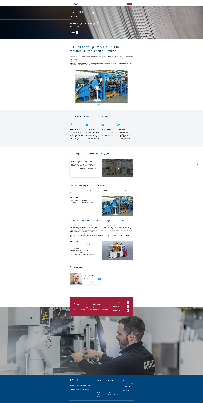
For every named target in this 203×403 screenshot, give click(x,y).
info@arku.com (126, 390)
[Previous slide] (70, 86)
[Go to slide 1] (98, 104)
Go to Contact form (116, 302)
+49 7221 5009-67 (87, 281)
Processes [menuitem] (95, 4)
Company (109, 383)
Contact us (73, 32)
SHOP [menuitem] (126, 1)
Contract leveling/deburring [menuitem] (104, 4)
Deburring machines (101, 383)
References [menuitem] (118, 4)
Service (98, 392)
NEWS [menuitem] (118, 1)
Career (109, 385)
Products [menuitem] (89, 4)
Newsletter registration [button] (114, 394)
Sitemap (98, 396)
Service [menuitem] (112, 4)
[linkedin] (70, 395)
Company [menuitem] (123, 4)
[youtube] (76, 395)
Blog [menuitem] (122, 1)
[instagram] (74, 395)
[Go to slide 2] (100, 104)
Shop (109, 392)
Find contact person (117, 306)
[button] (129, 1)
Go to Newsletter (116, 310)
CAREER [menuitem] (114, 1)
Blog (98, 394)
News (109, 390)
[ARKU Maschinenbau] (73, 4)
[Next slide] (132, 86)
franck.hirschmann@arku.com (89, 282)
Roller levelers (99, 385)
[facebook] (72, 395)
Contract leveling (100, 390)
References (110, 388)
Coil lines (98, 388)
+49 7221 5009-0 (126, 388)
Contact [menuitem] (129, 4)
